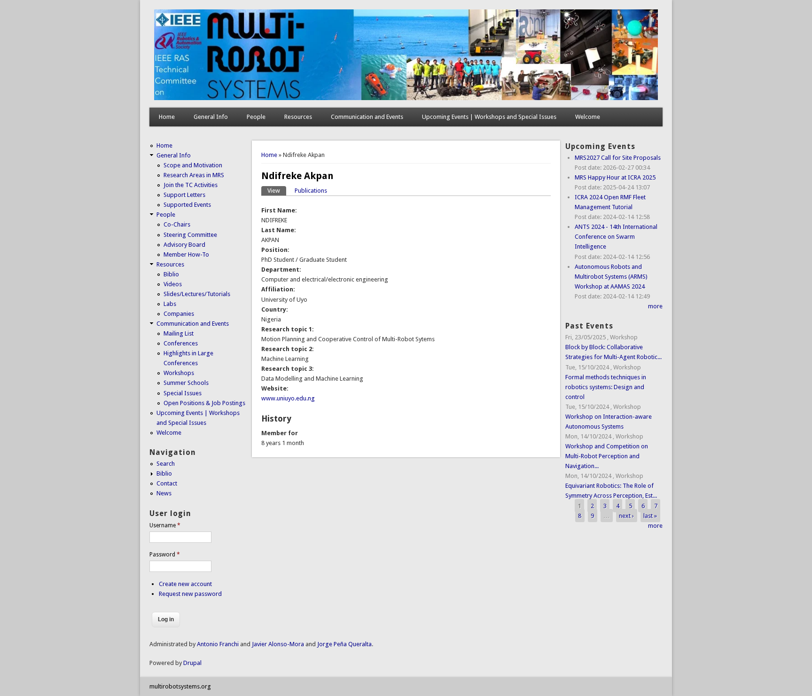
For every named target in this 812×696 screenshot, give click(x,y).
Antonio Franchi (218, 644)
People (256, 116)
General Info (211, 116)
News (164, 493)
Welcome (587, 116)
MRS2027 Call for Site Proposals (618, 157)
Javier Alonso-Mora (277, 644)
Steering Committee (190, 234)
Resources (298, 116)
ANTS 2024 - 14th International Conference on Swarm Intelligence (616, 236)
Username (164, 525)
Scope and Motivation (193, 165)
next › (626, 515)
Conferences (181, 343)
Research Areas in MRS (194, 175)
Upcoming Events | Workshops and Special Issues (489, 116)
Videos (173, 284)
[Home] (406, 98)
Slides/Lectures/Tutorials (197, 293)
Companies (179, 313)
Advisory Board (184, 244)
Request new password (190, 593)
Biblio (171, 274)
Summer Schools (186, 382)
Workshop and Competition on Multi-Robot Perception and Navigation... (606, 456)
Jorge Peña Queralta (344, 644)
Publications (311, 190)
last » (650, 515)
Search (165, 463)
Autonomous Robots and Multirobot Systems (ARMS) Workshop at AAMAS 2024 (611, 276)
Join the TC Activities (191, 184)
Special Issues (183, 393)
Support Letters (184, 194)
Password (164, 554)
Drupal (192, 662)
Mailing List (179, 333)
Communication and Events (367, 116)
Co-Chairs (177, 224)
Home (167, 116)
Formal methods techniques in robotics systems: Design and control (605, 387)
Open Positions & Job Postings (204, 403)
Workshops (179, 372)
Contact (166, 483)
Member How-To (186, 254)
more (655, 306)
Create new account (185, 583)
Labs (170, 303)
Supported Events (187, 204)
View (276, 190)
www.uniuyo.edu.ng (288, 398)
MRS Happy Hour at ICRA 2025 (615, 177)
